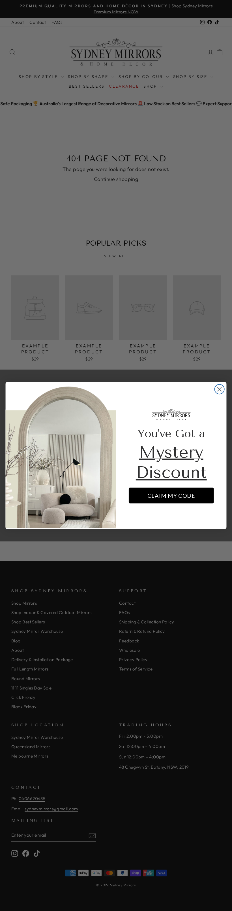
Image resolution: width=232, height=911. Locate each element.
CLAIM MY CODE (171, 495)
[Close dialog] (219, 389)
